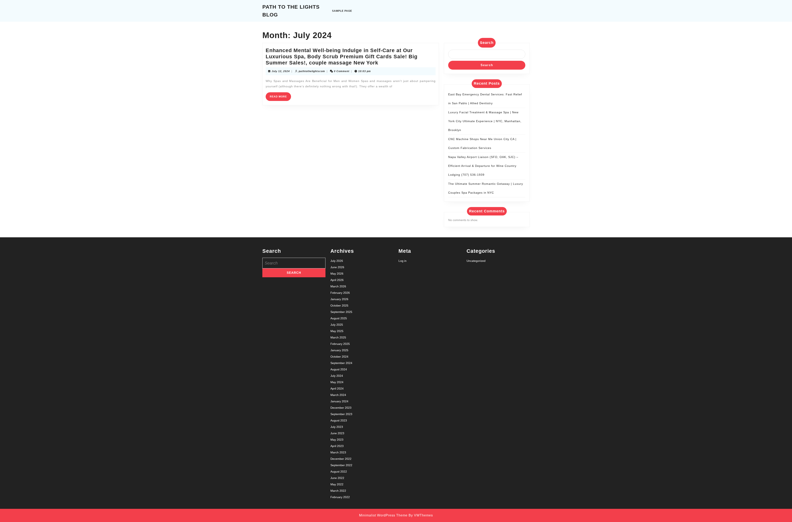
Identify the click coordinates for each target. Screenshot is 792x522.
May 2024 (336, 382)
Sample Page (342, 10)
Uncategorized (476, 260)
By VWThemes (421, 515)
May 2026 (336, 273)
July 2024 (336, 375)
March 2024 (338, 395)
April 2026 (337, 280)
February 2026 (340, 292)
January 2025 (339, 350)
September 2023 (341, 414)
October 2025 (339, 305)
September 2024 (341, 363)
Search (487, 43)
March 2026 (338, 286)
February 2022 (340, 497)
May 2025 (336, 331)
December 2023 (340, 407)
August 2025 (338, 318)
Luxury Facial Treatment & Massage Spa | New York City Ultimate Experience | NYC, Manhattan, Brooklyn (484, 121)
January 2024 (339, 401)
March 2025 (338, 337)
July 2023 (336, 426)
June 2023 (337, 433)
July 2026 (336, 260)
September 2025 (341, 312)
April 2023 (337, 446)
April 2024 (337, 388)
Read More (280, 98)
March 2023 (338, 452)
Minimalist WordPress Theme (383, 515)
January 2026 (339, 299)
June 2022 (337, 478)
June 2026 (337, 267)
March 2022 (338, 490)
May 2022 (336, 484)
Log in (402, 260)
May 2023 (336, 439)
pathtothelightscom (312, 71)
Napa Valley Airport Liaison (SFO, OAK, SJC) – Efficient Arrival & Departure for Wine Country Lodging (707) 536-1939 (483, 165)
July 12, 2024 (281, 71)
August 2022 (338, 471)
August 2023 (338, 420)
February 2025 (340, 343)
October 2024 (339, 356)
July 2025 (336, 324)
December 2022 (340, 458)
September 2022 (341, 465)
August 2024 (338, 369)
